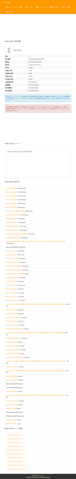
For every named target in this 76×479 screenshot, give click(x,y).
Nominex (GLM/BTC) (12, 367)
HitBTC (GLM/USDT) (12, 353)
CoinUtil (7, 2)
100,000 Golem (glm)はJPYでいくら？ (17, 454)
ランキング (30, 7)
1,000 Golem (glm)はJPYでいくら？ (16, 446)
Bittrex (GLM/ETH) (11, 296)
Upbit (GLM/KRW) (11, 188)
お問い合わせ (55, 7)
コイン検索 (66, 7)
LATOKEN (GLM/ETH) (12, 230)
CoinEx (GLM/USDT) (12, 300)
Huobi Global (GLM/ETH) (13, 338)
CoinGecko (41, 475)
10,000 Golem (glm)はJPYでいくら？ (17, 450)
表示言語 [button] (10, 12)
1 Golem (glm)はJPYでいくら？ (15, 435)
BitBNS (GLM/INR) (11, 420)
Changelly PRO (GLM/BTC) (14, 274)
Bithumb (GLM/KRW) (12, 200)
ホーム (9, 7)
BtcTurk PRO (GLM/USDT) (14, 270)
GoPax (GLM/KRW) (12, 376)
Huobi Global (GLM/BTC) (13, 317)
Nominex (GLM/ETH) (12, 380)
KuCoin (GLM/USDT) (12, 285)
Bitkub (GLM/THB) (11, 219)
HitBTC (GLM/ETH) (11, 321)
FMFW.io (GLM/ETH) (12, 325)
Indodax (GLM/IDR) (12, 391)
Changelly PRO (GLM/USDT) (14, 357)
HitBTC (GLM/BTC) (11, 281)
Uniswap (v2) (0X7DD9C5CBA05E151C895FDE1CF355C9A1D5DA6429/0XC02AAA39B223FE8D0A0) (36, 241)
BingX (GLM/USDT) (12, 255)
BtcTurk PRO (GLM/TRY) (13, 215)
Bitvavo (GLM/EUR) (12, 293)
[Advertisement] (38, 25)
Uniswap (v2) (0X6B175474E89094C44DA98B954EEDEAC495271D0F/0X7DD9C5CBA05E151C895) (35, 361)
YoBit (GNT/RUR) (11, 408)
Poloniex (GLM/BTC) (12, 346)
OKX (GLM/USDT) (11, 196)
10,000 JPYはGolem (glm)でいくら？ (17, 461)
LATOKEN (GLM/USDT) (13, 238)
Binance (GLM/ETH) (12, 222)
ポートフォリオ (42, 7)
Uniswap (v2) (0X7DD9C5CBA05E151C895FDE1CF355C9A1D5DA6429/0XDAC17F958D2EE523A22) (36, 370)
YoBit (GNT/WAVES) (12, 405)
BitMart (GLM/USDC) (12, 226)
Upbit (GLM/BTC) (11, 342)
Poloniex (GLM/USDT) (12, 401)
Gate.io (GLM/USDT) (12, 258)
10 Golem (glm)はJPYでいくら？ (15, 439)
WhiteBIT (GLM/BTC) (12, 262)
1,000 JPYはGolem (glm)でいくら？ (16, 458)
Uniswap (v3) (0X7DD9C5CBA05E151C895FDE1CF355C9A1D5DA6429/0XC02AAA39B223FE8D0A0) (36, 395)
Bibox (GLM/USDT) (11, 192)
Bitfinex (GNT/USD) (12, 310)
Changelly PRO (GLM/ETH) (14, 329)
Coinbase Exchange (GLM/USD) (15, 211)
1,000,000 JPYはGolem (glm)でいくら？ (18, 469)
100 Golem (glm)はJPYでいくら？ (16, 442)
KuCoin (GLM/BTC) (11, 314)
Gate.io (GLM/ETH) (12, 251)
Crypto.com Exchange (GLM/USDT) (16, 234)
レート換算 (19, 7)
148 (29, 56)
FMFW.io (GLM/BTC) (12, 277)
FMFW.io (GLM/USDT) (12, 350)
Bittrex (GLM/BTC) (11, 289)
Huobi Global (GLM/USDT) (14, 266)
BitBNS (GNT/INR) (11, 424)
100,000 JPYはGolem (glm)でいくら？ (17, 465)
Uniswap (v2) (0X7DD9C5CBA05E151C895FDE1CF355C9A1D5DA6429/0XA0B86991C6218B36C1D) (36, 304)
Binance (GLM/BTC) (12, 203)
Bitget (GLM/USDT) (11, 207)
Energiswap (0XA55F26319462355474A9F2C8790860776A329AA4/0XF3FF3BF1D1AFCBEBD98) (35, 333)
